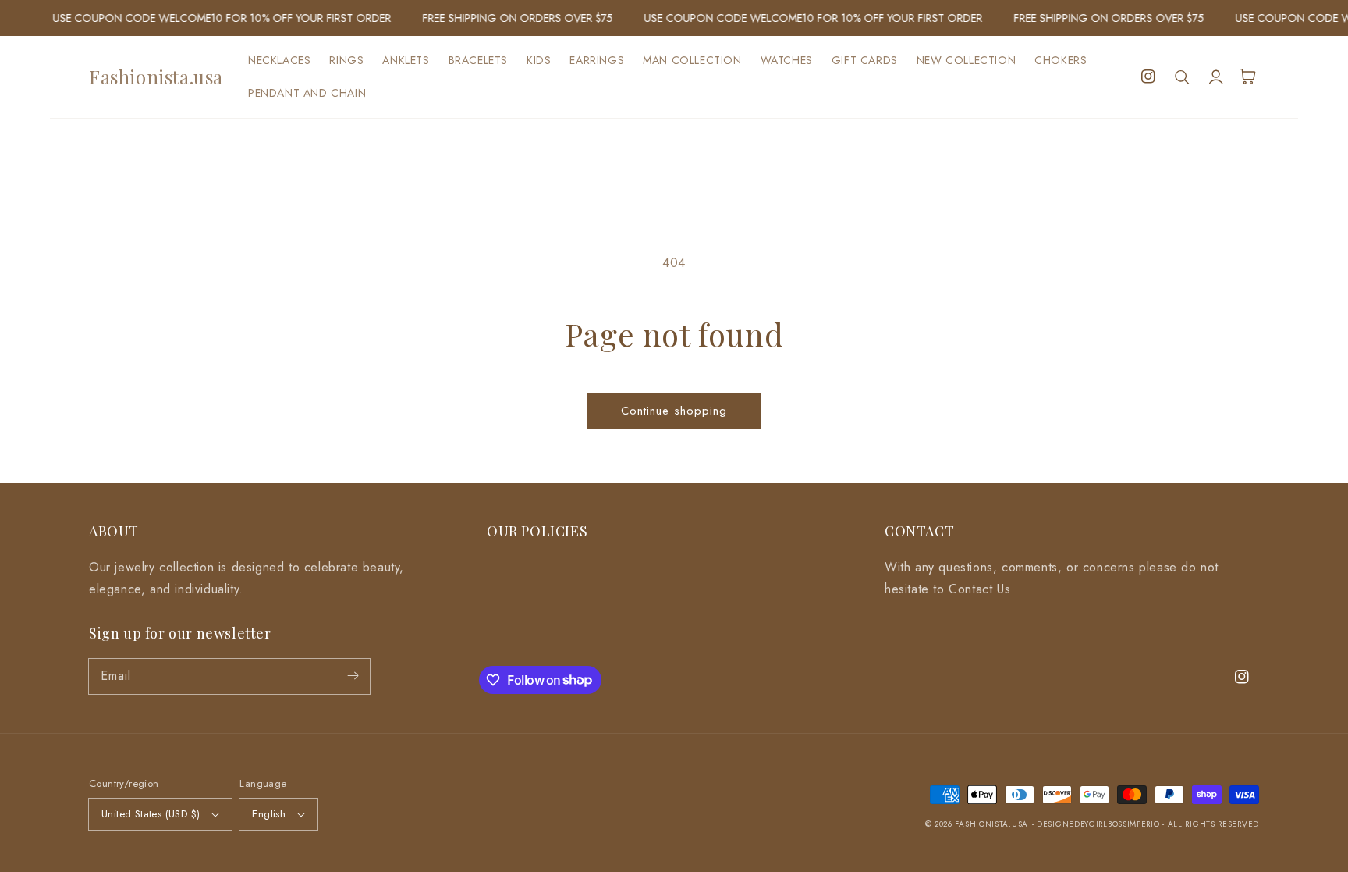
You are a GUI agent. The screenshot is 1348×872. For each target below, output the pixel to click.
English (269, 813)
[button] (1182, 76)
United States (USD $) (150, 813)
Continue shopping (674, 410)
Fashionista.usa (991, 824)
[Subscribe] (352, 676)
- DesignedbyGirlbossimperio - (1100, 824)
